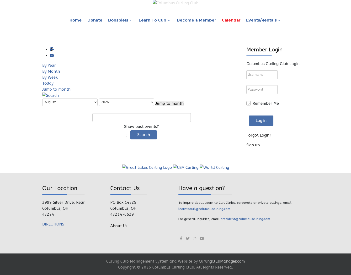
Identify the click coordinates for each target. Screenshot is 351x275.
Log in (261, 120)
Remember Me (266, 103)
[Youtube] (202, 238)
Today (47, 83)
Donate (94, 20)
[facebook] (181, 238)
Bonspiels (118, 20)
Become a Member (196, 20)
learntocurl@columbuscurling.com (204, 209)
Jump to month (56, 89)
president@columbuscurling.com (245, 219)
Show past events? (141, 126)
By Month (51, 71)
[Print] (51, 49)
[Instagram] (194, 238)
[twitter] (188, 238)
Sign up (253, 145)
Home (75, 20)
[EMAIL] (51, 55)
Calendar (231, 20)
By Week (50, 77)
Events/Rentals (261, 20)
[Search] (50, 95)
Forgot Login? (258, 135)
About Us (118, 226)
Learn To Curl (152, 20)
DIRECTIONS (53, 224)
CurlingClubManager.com (222, 261)
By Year (49, 65)
